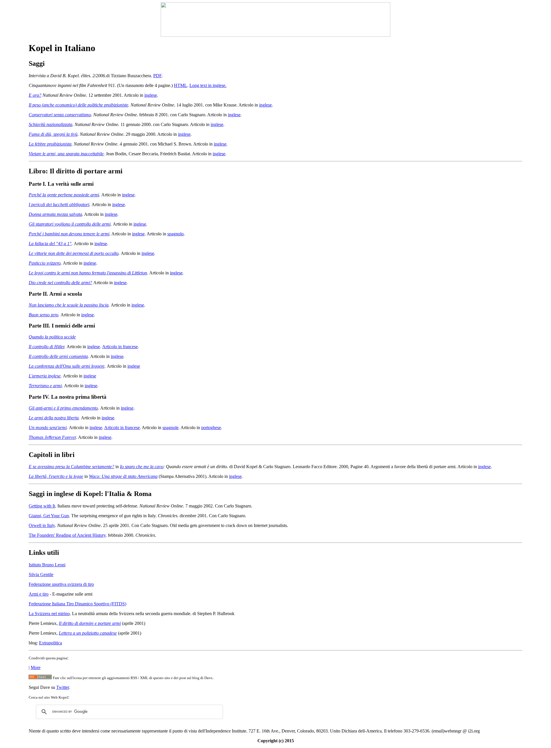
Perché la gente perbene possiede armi (64, 194)
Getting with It (42, 505)
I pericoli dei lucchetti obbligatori (59, 204)
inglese (150, 95)
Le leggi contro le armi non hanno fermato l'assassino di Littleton (88, 272)
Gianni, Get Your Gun (49, 515)
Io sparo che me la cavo (141, 466)
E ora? (35, 95)
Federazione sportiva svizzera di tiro (61, 584)
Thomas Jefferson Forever (52, 437)
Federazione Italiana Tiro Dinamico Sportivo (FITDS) (77, 603)
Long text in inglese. (207, 85)
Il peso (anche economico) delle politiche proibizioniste (78, 104)
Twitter (62, 687)
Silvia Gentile (41, 574)
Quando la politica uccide (52, 336)
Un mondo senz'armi (48, 427)
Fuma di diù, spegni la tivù (53, 134)
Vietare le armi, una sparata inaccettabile (66, 153)
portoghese (211, 427)
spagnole (170, 427)
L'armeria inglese (45, 375)
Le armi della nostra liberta (54, 417)
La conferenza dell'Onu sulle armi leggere (66, 366)
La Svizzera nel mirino (49, 613)
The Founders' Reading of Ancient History (67, 535)
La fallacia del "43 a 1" (50, 243)
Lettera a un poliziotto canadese (88, 633)
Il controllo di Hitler (46, 346)
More (35, 667)
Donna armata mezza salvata (55, 214)
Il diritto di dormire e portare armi (90, 623)
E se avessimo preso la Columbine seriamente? (71, 466)
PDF (157, 75)
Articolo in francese (120, 346)
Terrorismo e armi (45, 385)
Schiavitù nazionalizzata (50, 124)
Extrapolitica (50, 642)
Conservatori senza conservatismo (60, 114)
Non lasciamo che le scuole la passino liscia (68, 305)
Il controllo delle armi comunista (58, 356)
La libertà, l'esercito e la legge (56, 476)
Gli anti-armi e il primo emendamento (63, 408)
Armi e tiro (38, 594)
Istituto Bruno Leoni (47, 564)
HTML (180, 85)
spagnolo (175, 233)
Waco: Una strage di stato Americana (123, 476)
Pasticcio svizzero (45, 263)
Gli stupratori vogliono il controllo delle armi (69, 224)
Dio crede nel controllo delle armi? (60, 282)
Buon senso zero (43, 314)
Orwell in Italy (42, 525)
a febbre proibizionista (51, 144)
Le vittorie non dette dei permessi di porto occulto (74, 253)
